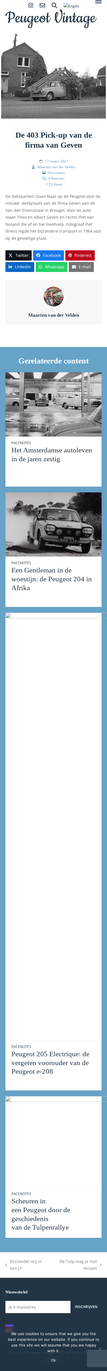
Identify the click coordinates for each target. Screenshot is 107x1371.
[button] (18, 255)
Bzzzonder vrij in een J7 (23, 1265)
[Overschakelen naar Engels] (71, 6)
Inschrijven (86, 1306)
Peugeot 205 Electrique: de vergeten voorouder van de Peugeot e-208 (50, 1062)
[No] (100, 1349)
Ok (53, 1360)
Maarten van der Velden (56, 167)
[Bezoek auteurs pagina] (54, 296)
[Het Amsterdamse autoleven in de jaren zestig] (53, 404)
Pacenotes (56, 172)
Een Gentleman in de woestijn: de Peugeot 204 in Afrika (51, 578)
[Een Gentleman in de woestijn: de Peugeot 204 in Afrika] (53, 524)
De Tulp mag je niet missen (75, 1265)
